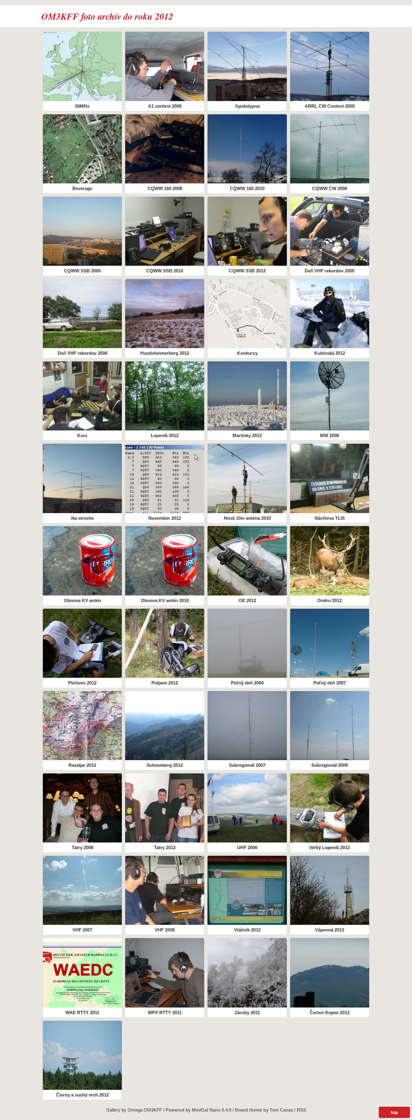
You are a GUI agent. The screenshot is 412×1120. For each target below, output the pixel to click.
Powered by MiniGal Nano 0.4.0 (199, 1109)
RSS (301, 1109)
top (394, 1112)
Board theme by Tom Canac (264, 1109)
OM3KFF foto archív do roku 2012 (107, 16)
